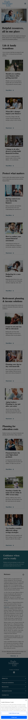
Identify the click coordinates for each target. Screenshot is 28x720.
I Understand (14, 717)
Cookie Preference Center (14, 713)
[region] (14, 709)
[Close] (26, 700)
